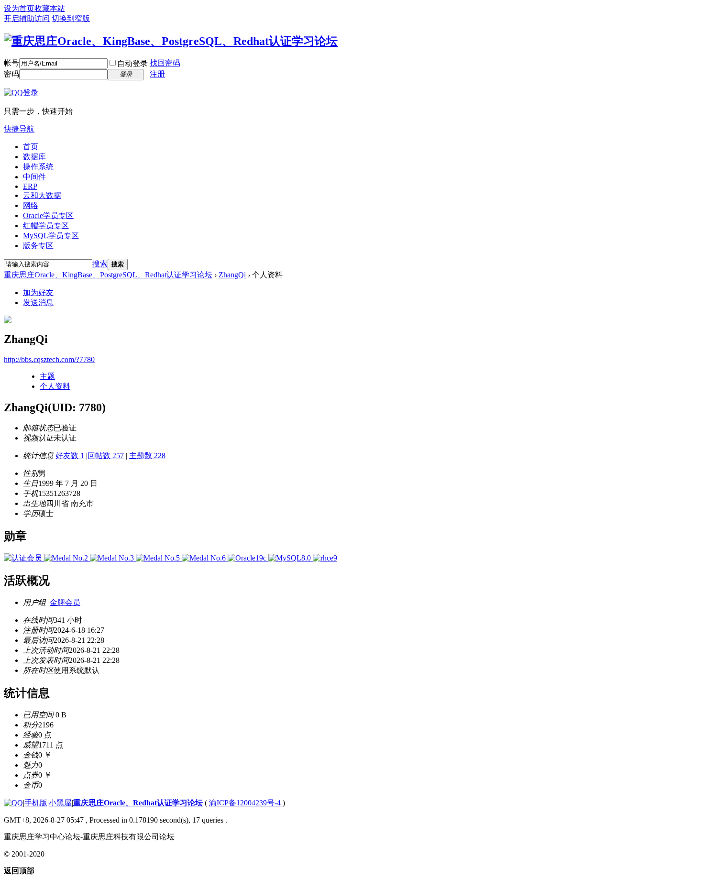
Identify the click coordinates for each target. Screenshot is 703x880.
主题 (47, 376)
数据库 (34, 157)
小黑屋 (60, 803)
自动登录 (132, 63)
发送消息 (38, 302)
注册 (157, 74)
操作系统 (38, 167)
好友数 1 (69, 455)
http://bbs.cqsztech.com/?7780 (49, 359)
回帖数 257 (106, 455)
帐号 (11, 63)
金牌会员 (65, 602)
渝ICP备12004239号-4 (245, 803)
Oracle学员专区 (48, 215)
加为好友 (38, 292)
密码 (11, 74)
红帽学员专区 (46, 225)
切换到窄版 (71, 18)
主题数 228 (147, 455)
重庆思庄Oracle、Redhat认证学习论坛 (138, 803)
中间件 (34, 177)
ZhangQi (232, 275)
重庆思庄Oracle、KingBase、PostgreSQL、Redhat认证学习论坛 (108, 275)
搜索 (100, 264)
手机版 (35, 803)
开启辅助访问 (27, 18)
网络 (30, 205)
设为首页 (19, 8)
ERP (30, 186)
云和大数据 (42, 195)
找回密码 (165, 63)
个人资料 (55, 386)
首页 (30, 147)
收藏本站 (49, 8)
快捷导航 (19, 129)
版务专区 (38, 246)
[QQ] (13, 803)
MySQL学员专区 (51, 235)
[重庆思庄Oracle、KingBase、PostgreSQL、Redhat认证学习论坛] (171, 41)
